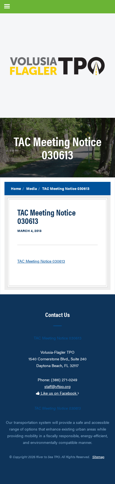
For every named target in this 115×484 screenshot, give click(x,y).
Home (16, 188)
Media (31, 188)
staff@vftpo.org (57, 386)
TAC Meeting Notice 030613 (41, 261)
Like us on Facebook (59, 393)
